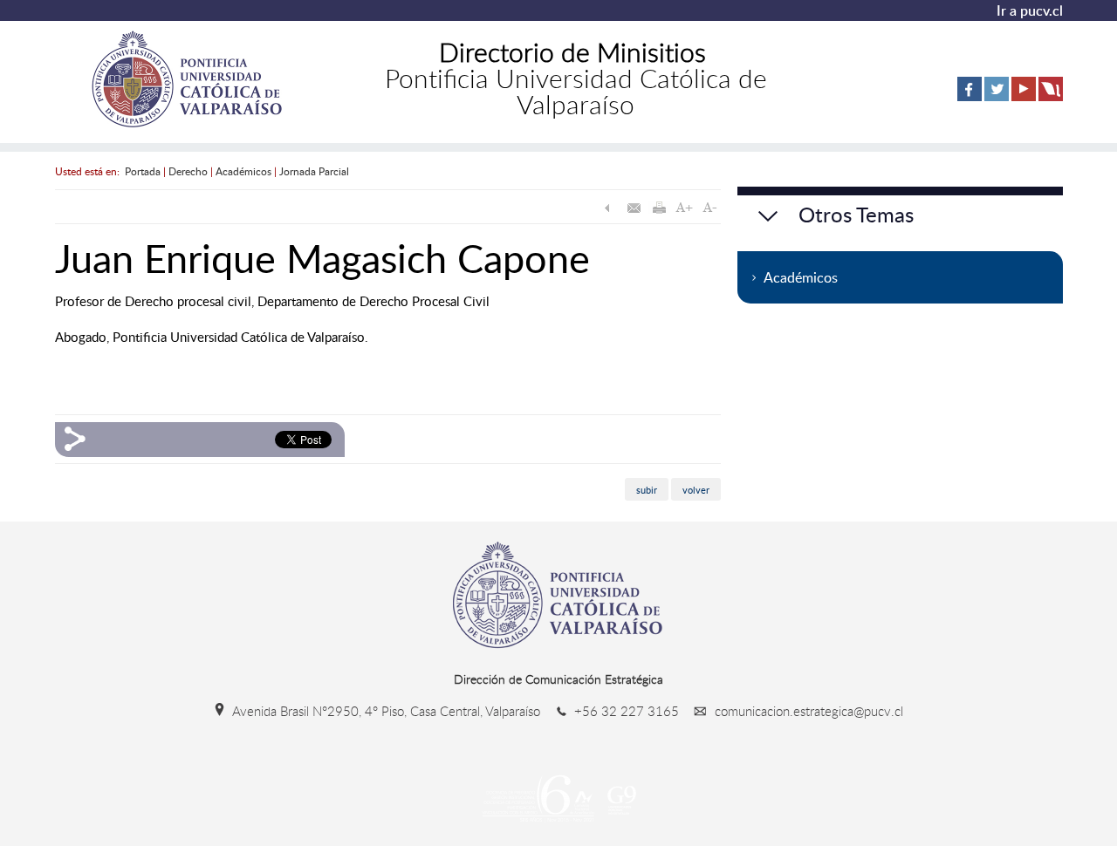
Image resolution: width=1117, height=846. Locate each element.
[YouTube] (1023, 97)
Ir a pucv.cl (1030, 10)
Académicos (243, 171)
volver (695, 488)
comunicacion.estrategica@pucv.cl (807, 711)
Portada (143, 171)
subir (646, 488)
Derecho (188, 171)
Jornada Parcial (314, 171)
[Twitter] (996, 97)
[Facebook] (969, 97)
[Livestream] (1050, 97)
